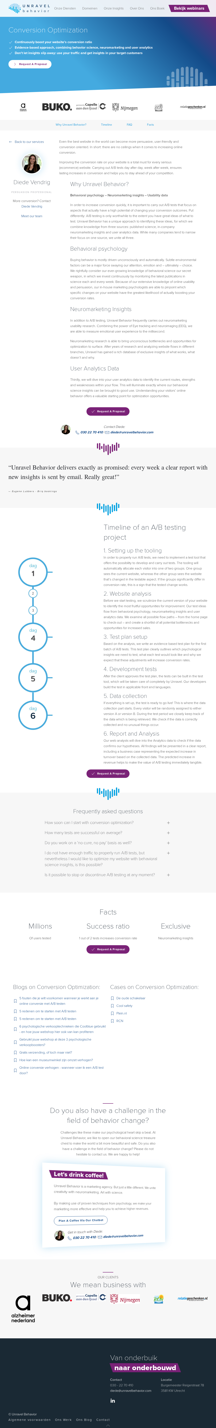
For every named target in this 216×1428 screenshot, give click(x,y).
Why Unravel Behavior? (71, 124)
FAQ (129, 124)
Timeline (106, 124)
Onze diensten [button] (65, 8)
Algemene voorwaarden (29, 1420)
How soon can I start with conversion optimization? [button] (89, 822)
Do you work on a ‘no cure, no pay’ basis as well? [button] (88, 842)
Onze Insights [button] (114, 8)
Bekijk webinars (189, 8)
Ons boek (157, 8)
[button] (108, 1425)
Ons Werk (63, 1420)
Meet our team (31, 216)
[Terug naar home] (29, 8)
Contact (103, 1420)
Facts (150, 124)
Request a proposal (33, 64)
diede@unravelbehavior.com (131, 432)
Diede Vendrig (32, 206)
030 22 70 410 (91, 432)
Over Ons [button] (137, 8)
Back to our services (29, 142)
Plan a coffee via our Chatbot (81, 1220)
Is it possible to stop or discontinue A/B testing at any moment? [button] (100, 874)
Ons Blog (84, 1420)
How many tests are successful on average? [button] (83, 832)
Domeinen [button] (89, 8)
